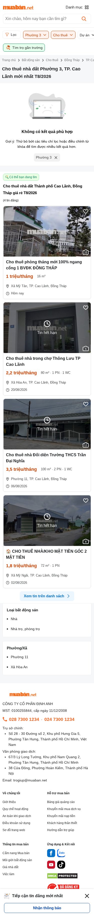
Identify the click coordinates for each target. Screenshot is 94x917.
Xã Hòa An (19, 667)
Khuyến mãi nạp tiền (61, 816)
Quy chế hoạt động (15, 809)
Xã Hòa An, (19, 382)
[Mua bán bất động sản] (18, 7)
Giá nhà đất (10, 867)
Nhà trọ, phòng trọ (25, 629)
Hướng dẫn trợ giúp (60, 830)
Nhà (14, 619)
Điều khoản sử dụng (16, 823)
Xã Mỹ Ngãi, (20, 575)
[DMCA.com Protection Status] (62, 877)
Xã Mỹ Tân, (19, 286)
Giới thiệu (9, 802)
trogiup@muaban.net (30, 780)
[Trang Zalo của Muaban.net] (61, 854)
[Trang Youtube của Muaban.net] (51, 865)
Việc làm (8, 874)
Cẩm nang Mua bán (16, 853)
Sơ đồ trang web (14, 830)
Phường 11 (19, 657)
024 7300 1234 (59, 719)
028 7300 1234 (24, 719)
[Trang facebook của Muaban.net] (51, 854)
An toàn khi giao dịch (17, 816)
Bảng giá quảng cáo (61, 802)
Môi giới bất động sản (17, 860)
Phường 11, (19, 479)
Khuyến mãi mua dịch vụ (64, 809)
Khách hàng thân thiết (62, 823)
